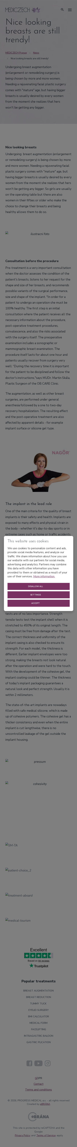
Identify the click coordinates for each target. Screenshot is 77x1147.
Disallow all (36, 586)
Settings (35, 594)
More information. (44, 576)
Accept (35, 603)
